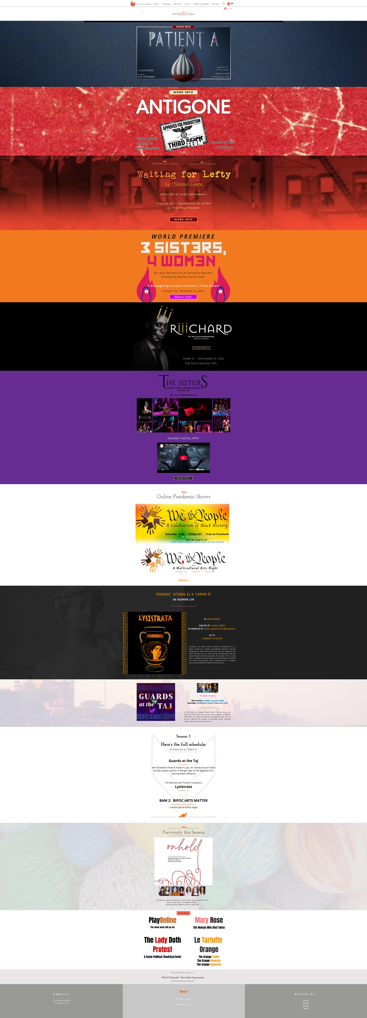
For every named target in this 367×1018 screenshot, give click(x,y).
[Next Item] (227, 415)
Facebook (306, 1003)
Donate (183, 580)
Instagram (306, 1006)
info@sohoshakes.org (183, 1004)
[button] (228, 3)
